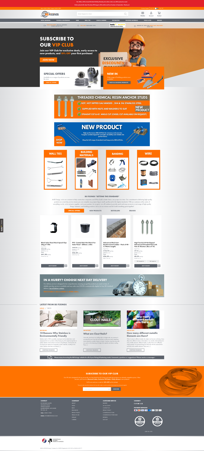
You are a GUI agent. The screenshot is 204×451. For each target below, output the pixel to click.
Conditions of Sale (108, 412)
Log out (105, 419)
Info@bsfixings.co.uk (51, 416)
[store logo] (50, 14)
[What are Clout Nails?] (102, 320)
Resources (75, 410)
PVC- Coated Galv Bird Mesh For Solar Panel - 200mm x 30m (84, 244)
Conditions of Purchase (110, 415)
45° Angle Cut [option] (153, 261)
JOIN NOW (48, 59)
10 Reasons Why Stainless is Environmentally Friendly (55, 334)
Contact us (106, 408)
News (73, 405)
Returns (105, 417)
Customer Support (145, 8)
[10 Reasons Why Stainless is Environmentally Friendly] (58, 320)
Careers (74, 419)
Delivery (105, 403)
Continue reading (48, 350)
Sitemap (74, 417)
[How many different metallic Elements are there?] (145, 320)
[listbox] (147, 261)
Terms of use (75, 415)
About (73, 403)
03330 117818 (47, 8)
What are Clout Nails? (95, 333)
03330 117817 (58, 8)
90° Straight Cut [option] (140, 261)
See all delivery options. (56, 288)
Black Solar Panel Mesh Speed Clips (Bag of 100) (54, 244)
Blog (73, 408)
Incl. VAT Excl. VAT (156, 8)
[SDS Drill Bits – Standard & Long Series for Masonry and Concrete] (102, 146)
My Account (106, 405)
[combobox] (102, 14)
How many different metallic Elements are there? (142, 334)
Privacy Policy (76, 412)
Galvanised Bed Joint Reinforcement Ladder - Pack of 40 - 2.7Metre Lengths (116, 244)
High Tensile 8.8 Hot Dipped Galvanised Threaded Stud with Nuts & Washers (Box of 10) (145, 244)
